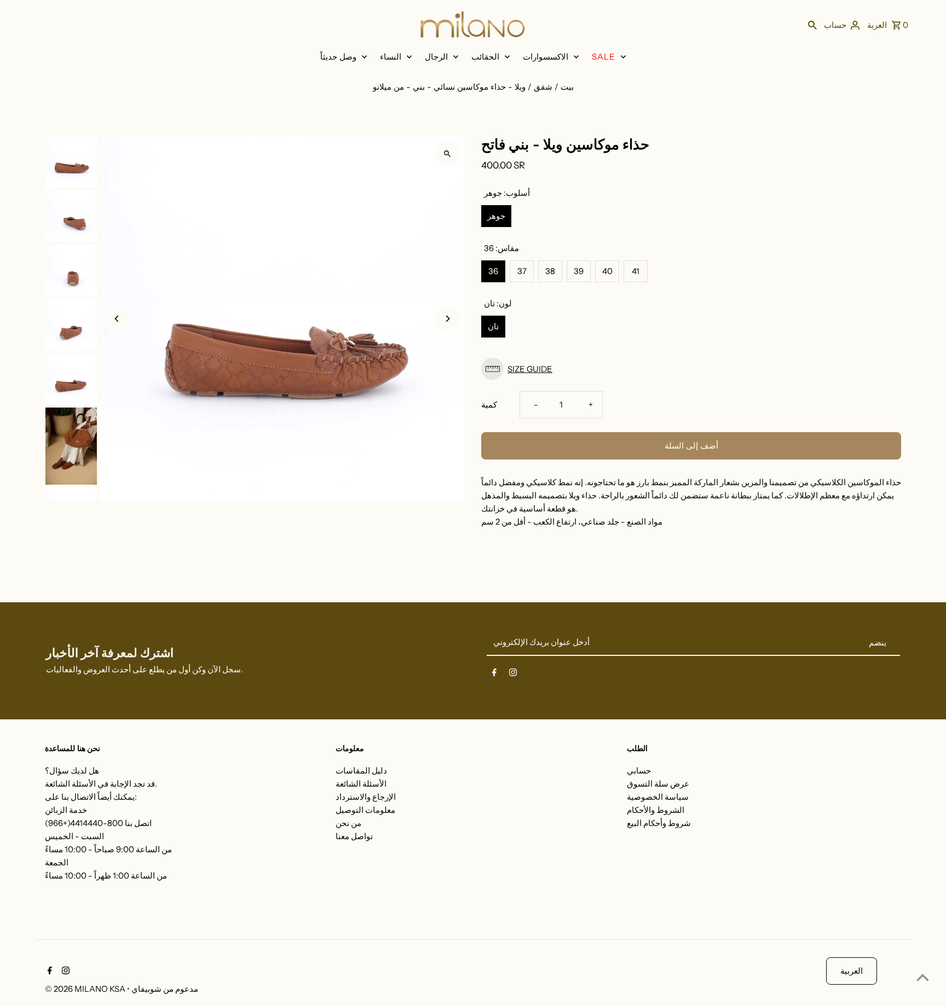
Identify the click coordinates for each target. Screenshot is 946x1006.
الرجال (436, 56)
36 (493, 271)
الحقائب (485, 56)
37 (522, 271)
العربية (851, 971)
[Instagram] (513, 674)
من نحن (348, 823)
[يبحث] (812, 24)
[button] (691, 369)
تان (493, 326)
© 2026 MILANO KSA (86, 989)
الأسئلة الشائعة (361, 783)
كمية (489, 404)
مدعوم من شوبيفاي (164, 989)
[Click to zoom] (447, 153)
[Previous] (117, 318)
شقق (543, 87)
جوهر (496, 216)
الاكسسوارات (545, 56)
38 (550, 271)
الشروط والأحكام (655, 810)
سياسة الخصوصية (658, 797)
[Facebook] (494, 674)
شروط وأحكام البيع (659, 823)
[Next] (447, 318)
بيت (567, 87)
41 (635, 271)
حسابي (639, 770)
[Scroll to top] (922, 977)
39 (579, 271)
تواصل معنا (354, 836)
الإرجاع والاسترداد (366, 797)
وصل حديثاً (338, 56)
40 (607, 271)
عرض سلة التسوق (658, 783)
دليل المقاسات (361, 770)
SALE (603, 56)
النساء (390, 56)
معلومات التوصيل (365, 810)
